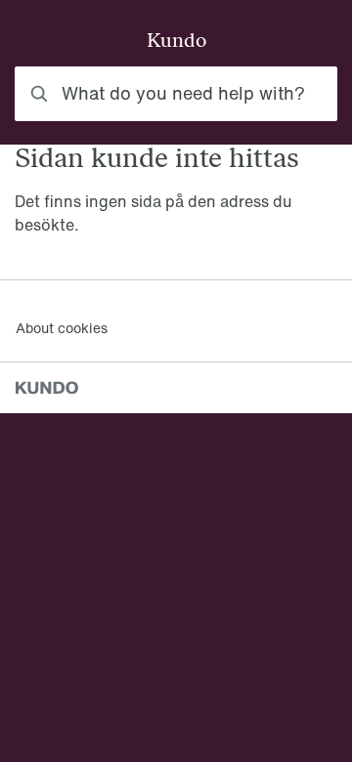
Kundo (176, 42)
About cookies (62, 328)
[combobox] (176, 93)
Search (289, 93)
